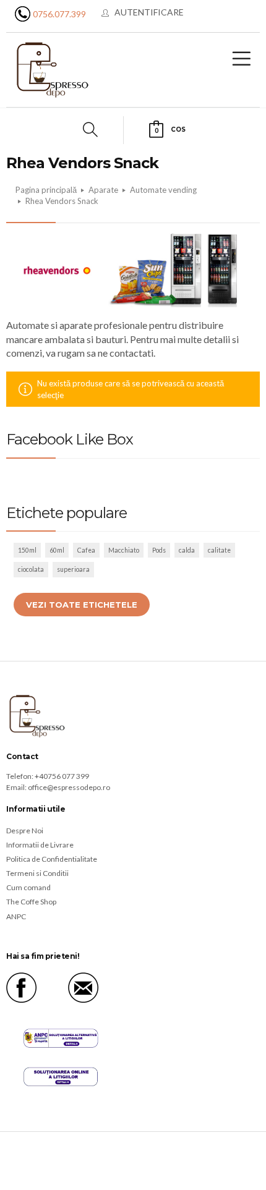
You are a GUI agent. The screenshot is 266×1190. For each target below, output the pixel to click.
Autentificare (149, 12)
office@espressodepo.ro (69, 787)
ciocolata (31, 569)
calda (187, 550)
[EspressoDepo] (52, 69)
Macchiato (123, 550)
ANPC (16, 916)
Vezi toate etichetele (81, 605)
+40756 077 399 (62, 776)
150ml (27, 550)
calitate (219, 550)
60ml (56, 550)
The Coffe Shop (31, 901)
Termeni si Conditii (37, 873)
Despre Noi (24, 830)
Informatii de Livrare (40, 844)
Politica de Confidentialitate (51, 859)
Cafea (86, 550)
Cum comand (28, 887)
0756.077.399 (59, 14)
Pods (159, 550)
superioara (73, 569)
